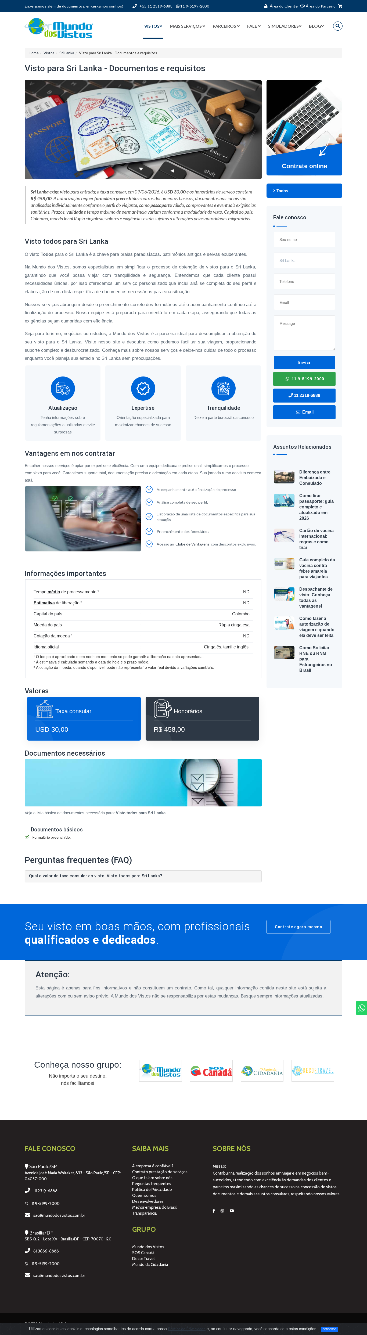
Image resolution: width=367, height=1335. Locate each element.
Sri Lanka (66, 53)
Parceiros (224, 25)
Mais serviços (186, 25)
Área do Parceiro (320, 6)
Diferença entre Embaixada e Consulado (314, 478)
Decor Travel (143, 1258)
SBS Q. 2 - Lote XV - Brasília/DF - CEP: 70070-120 (68, 1239)
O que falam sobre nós (152, 1177)
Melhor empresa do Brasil (154, 1207)
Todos (281, 190)
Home (34, 53)
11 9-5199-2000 (307, 378)
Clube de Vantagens (192, 544)
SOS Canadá (143, 1252)
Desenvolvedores (148, 1201)
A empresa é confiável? (152, 1166)
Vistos (152, 25)
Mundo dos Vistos (148, 1246)
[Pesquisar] (338, 26)
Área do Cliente (284, 6)
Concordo (329, 1329)
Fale (252, 25)
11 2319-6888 (306, 395)
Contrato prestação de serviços (160, 1171)
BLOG (315, 25)
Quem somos (144, 1195)
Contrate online (304, 166)
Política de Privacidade (152, 1189)
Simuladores (283, 25)
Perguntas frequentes (151, 1183)
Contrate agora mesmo (298, 926)
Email (307, 412)
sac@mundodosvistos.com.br (59, 1215)
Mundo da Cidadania (150, 1264)
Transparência (144, 1213)
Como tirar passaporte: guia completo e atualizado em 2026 (316, 507)
